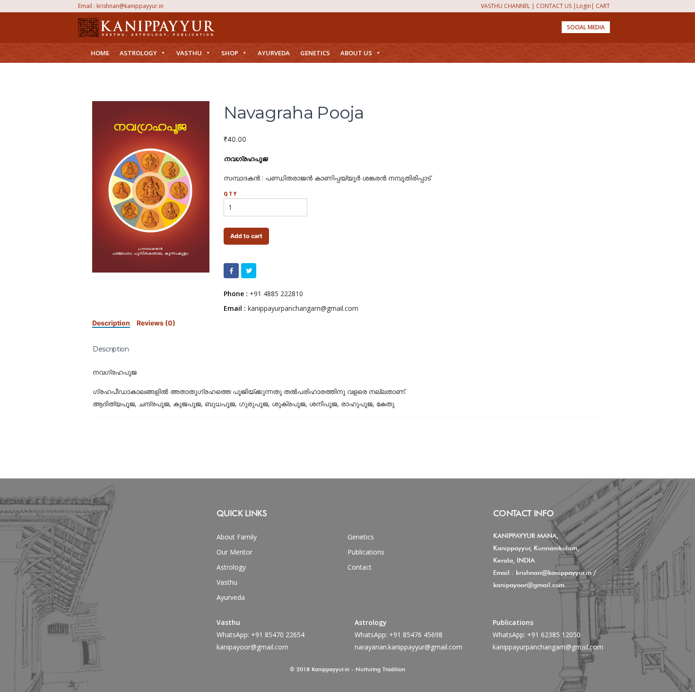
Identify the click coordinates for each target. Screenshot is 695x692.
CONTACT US (554, 6)
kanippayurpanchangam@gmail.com (548, 646)
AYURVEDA (274, 53)
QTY (231, 193)
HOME (100, 53)
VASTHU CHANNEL (505, 6)
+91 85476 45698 (416, 634)
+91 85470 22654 (277, 634)
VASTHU (189, 53)
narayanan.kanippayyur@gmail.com (408, 646)
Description (111, 323)
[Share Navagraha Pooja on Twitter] (248, 271)
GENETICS (315, 53)
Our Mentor (234, 551)
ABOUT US (356, 53)
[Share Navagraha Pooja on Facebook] (231, 271)
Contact (360, 567)
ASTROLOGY (138, 53)
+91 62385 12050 (554, 634)
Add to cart (246, 235)
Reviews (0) (156, 323)
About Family (237, 536)
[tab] (111, 323)
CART (603, 6)
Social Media (586, 27)
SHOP (229, 53)
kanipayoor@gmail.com (252, 646)
